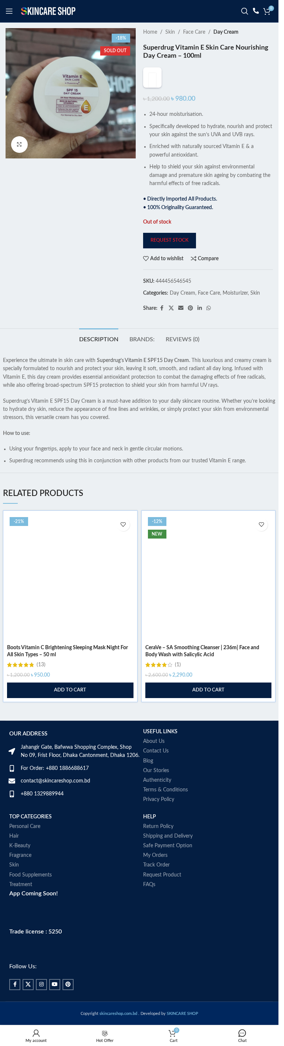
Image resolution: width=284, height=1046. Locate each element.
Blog (148, 775)
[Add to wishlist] (123, 539)
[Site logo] (48, 11)
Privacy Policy (158, 814)
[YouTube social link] (54, 999)
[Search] (244, 11)
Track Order (156, 880)
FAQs (149, 899)
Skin (170, 32)
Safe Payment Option (167, 860)
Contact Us (156, 766)
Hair (14, 851)
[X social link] (171, 323)
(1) (178, 680)
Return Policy (158, 841)
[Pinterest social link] (190, 323)
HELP (149, 831)
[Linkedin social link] (199, 323)
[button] (70, 705)
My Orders (155, 870)
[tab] (98, 353)
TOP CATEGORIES (30, 831)
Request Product (162, 889)
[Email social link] (181, 323)
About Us (154, 756)
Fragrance (20, 870)
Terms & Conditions (165, 805)
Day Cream (226, 32)
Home (150, 32)
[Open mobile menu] (9, 11)
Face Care (194, 32)
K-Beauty (19, 860)
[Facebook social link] (162, 323)
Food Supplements (30, 889)
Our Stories (156, 785)
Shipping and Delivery (168, 851)
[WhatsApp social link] (208, 323)
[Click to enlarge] (19, 144)
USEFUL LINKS (160, 746)
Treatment (20, 899)
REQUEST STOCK (170, 255)
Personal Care (24, 841)
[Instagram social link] (41, 999)
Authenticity (157, 795)
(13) (41, 680)
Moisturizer (235, 308)
